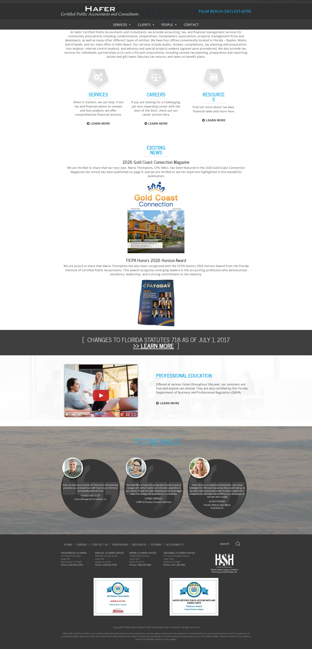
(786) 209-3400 (144, 564)
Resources (139, 544)
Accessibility (175, 544)
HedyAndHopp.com (229, 572)
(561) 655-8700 (237, 11)
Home (68, 544)
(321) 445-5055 (178, 564)
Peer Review (120, 544)
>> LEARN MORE (153, 346)
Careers (81, 544)
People (167, 24)
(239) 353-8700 (110, 564)
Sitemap (156, 544)
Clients (144, 24)
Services (120, 24)
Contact (191, 24)
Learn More (100, 123)
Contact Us (99, 544)
